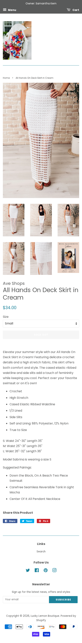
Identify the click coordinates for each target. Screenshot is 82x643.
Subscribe (63, 599)
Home (6, 77)
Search (41, 551)
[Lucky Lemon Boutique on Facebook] (37, 571)
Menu (11, 10)
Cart (75, 10)
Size (6, 317)
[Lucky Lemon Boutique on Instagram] (54, 571)
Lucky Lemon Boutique (45, 616)
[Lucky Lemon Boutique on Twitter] (28, 571)
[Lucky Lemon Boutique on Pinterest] (45, 571)
